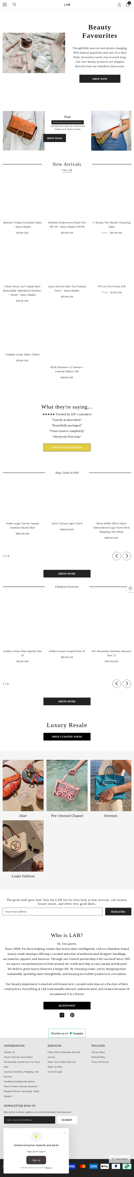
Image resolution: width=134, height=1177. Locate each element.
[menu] (5, 4)
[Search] (15, 4)
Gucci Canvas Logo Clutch (67, 523)
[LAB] (34, 53)
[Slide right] (127, 556)
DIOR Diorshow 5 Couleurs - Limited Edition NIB (67, 369)
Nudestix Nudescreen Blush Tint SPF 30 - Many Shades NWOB (67, 224)
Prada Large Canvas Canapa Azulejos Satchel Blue (22, 525)
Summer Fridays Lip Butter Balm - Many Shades (22, 224)
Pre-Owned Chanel (67, 816)
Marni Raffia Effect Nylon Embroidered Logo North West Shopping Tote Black (111, 527)
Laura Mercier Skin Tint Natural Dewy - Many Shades (67, 288)
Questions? (67, 1005)
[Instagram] (62, 1015)
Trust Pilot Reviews (67, 447)
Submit (67, 1120)
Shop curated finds (67, 736)
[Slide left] (117, 556)
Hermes (110, 816)
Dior (23, 816)
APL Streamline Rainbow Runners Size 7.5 (111, 653)
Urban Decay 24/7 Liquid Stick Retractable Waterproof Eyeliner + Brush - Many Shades (22, 290)
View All (67, 170)
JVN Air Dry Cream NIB (111, 286)
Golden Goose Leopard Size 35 (67, 651)
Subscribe (118, 911)
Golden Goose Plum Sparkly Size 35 (22, 653)
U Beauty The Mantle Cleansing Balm (111, 224)
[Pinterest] (72, 1015)
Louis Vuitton (23, 876)
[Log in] (119, 4)
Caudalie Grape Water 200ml (22, 354)
